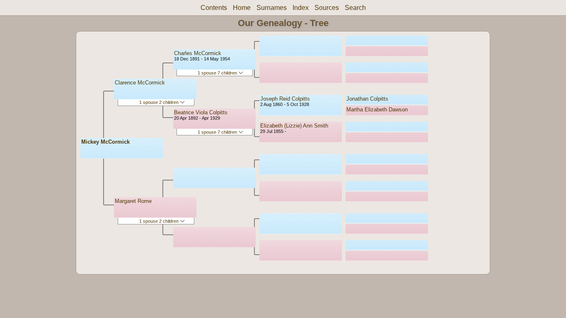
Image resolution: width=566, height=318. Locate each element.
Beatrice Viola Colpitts (200, 112)
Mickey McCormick (105, 142)
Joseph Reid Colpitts (285, 99)
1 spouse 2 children (159, 102)
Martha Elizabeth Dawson (377, 109)
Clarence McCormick (140, 83)
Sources (326, 7)
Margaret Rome (133, 201)
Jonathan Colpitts (367, 99)
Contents (214, 7)
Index (301, 7)
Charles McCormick (197, 53)
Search (355, 7)
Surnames (271, 7)
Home (242, 7)
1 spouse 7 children (218, 72)
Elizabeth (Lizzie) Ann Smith (294, 126)
